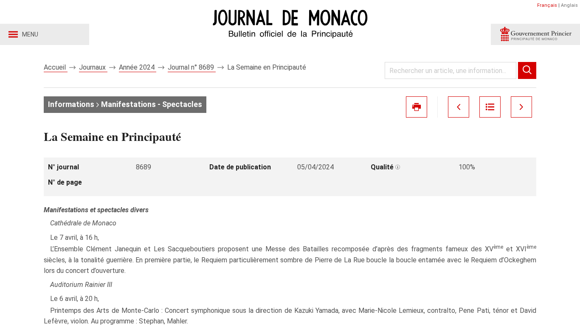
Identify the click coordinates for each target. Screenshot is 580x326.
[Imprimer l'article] (416, 107)
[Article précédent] (458, 107)
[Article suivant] (521, 107)
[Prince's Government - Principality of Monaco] (535, 34)
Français (547, 5)
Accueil (56, 67)
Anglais (569, 5)
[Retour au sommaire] (490, 107)
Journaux (93, 67)
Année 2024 (137, 67)
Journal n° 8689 (192, 67)
